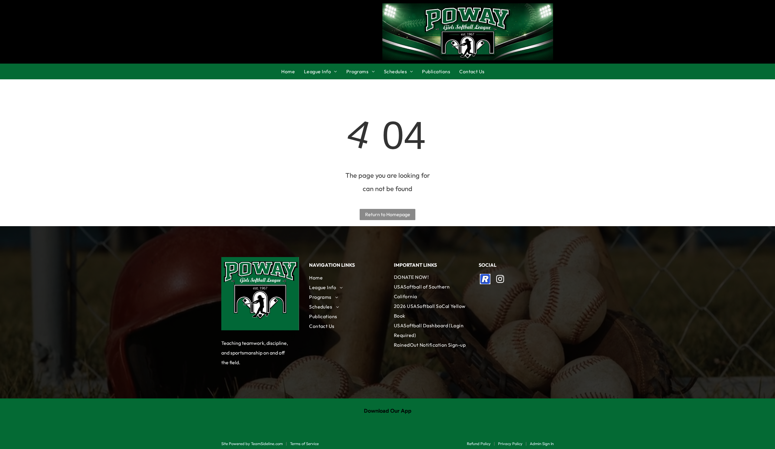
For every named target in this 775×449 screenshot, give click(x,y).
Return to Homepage (387, 214)
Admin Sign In (542, 443)
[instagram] (500, 279)
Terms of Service (304, 443)
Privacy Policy (510, 443)
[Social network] (485, 279)
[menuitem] (292, 71)
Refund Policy (479, 443)
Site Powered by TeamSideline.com (252, 443)
